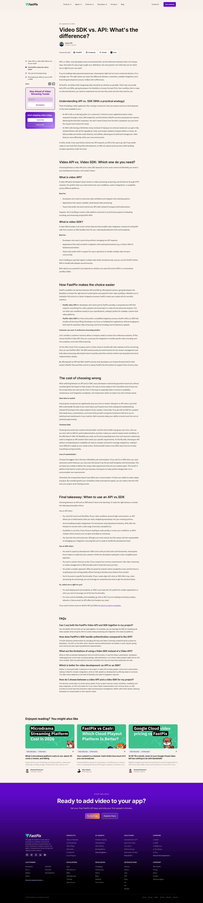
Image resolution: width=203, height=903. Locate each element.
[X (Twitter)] (36, 855)
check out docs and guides (111, 605)
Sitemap (168, 897)
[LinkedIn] (40, 855)
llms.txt (162, 897)
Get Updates (40, 105)
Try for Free (40, 120)
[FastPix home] (31, 4)
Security (175, 897)
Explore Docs (40, 125)
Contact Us (155, 4)
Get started (169, 4)
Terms (144, 897)
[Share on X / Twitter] (49, 83)
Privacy (150, 897)
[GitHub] (27, 855)
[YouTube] (45, 855)
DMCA (156, 897)
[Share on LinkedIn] (53, 83)
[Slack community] (31, 855)
